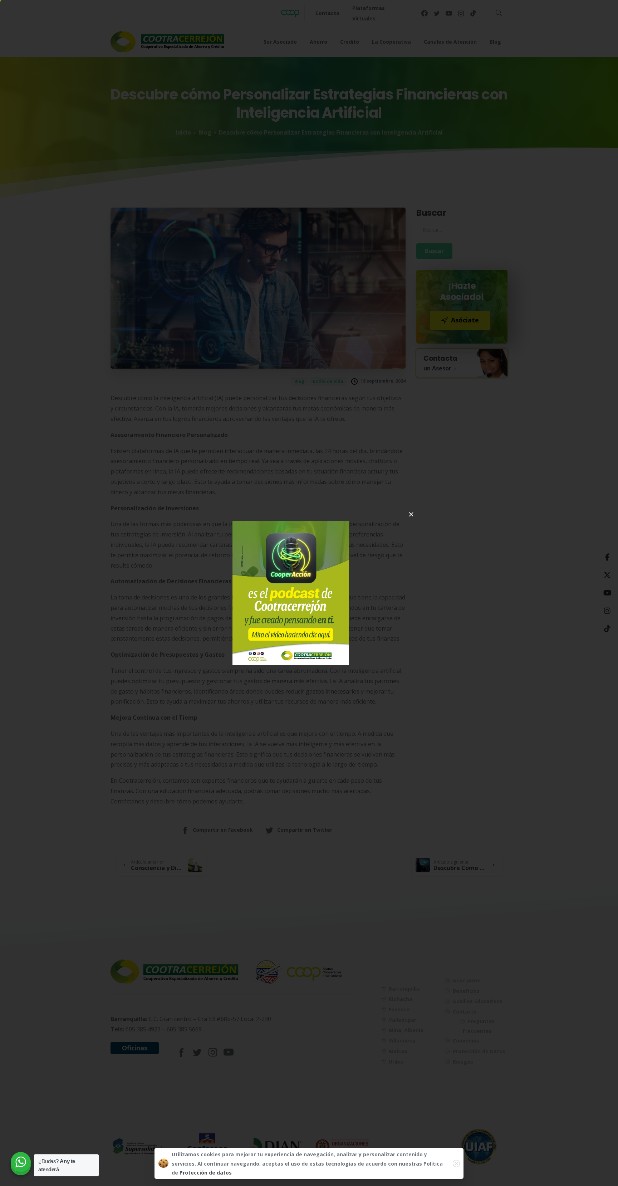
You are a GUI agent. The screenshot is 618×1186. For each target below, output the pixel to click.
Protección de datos (206, 1172)
